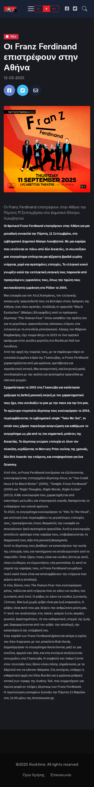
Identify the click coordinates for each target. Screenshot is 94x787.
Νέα (13, 36)
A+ (54, 8)
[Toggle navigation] (31, 9)
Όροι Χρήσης (34, 775)
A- (39, 8)
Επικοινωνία (61, 775)
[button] (84, 9)
